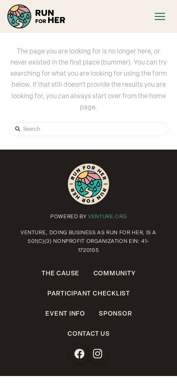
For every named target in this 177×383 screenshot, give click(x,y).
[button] (160, 16)
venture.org (107, 216)
